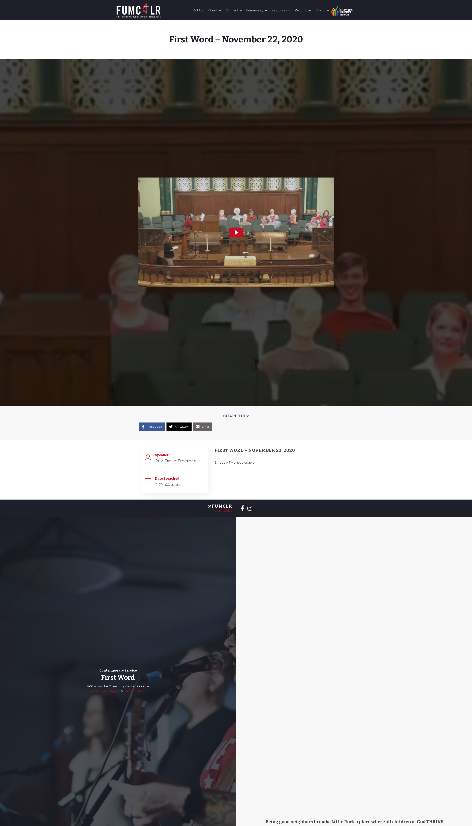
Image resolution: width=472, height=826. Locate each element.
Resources (279, 10)
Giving (321, 10)
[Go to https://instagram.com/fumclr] (250, 508)
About (213, 10)
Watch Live (303, 10)
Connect (231, 10)
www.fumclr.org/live (105, 691)
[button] (220, 10)
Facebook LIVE (135, 691)
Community (254, 10)
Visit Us (198, 10)
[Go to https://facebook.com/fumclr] (242, 508)
